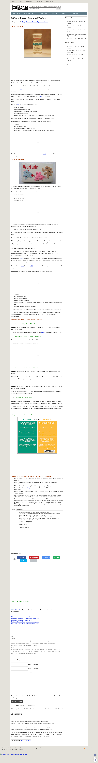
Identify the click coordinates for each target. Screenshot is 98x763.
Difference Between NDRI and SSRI (76, 38)
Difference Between (14, 748)
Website (30, 672)
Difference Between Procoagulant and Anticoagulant (25, 622)
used (21, 89)
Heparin (23, 740)
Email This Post (17, 610)
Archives (29, 1)
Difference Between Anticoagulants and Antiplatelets (25, 618)
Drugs (23, 22)
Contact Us (39, 1)
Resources (49, 1)
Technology (43, 13)
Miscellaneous (29, 13)
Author (13, 509)
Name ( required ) (33, 664)
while (44, 154)
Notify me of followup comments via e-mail (24, 705)
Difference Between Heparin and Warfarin (37, 22)
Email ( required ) (33, 668)
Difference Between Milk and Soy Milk (21, 620)
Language (75, 13)
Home (13, 1)
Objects (64, 13)
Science (54, 13)
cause (22, 266)
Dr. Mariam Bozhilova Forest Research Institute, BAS (34, 512)
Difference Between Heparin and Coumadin (22, 617)
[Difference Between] (20, 10)
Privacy (3, 751)
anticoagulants (29, 488)
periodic (22, 258)
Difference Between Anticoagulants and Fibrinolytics (25, 623)
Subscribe (88, 748)
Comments (93, 748)
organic (43, 332)
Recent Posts (19, 509)
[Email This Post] (11, 610)
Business (16, 13)
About (20, 1)
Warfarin (28, 740)
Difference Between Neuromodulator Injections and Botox (76, 35)
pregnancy (40, 96)
